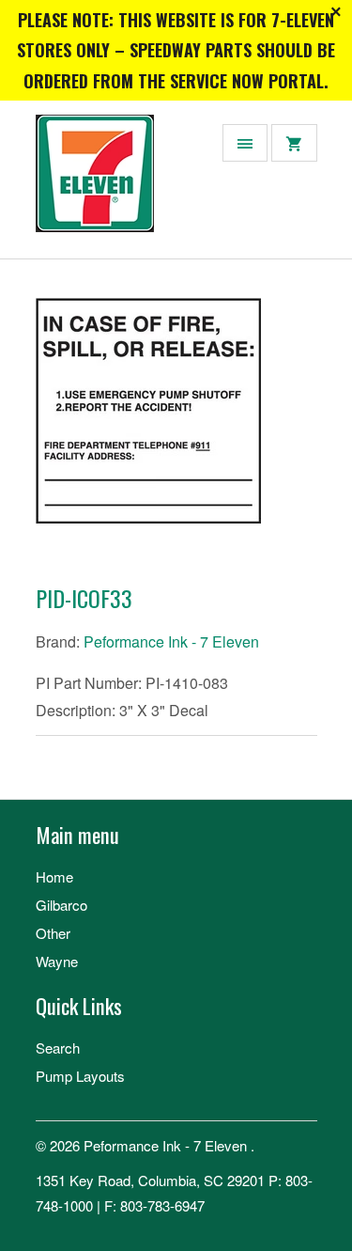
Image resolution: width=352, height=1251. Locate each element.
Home (54, 876)
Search (58, 1047)
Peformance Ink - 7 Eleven (171, 641)
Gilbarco (61, 905)
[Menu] (245, 143)
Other (53, 933)
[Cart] (293, 143)
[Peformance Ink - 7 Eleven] (111, 186)
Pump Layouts (80, 1076)
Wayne (57, 961)
